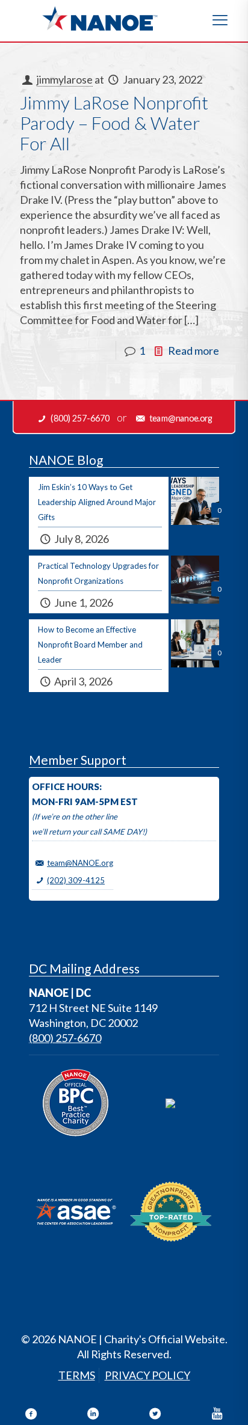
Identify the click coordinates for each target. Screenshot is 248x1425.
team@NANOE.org (80, 863)
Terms (76, 1375)
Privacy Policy (147, 1375)
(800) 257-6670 (65, 1037)
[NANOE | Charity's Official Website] (99, 18)
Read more (193, 350)
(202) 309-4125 (76, 880)
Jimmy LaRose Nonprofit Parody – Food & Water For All (114, 122)
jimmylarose (65, 79)
